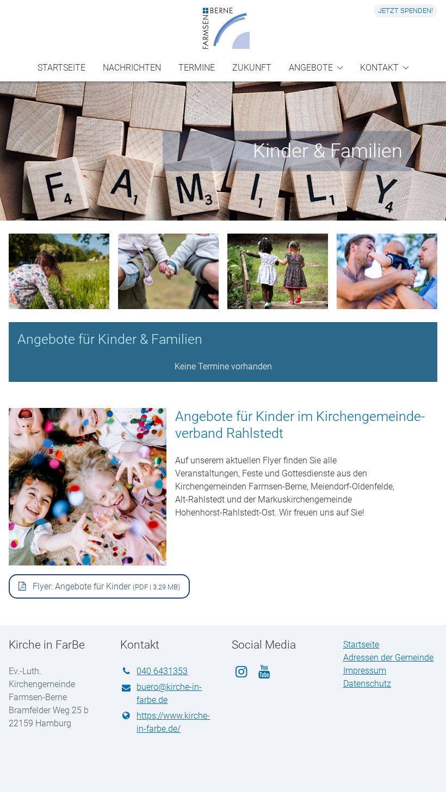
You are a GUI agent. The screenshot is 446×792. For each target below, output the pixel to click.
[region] (223, 276)
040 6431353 (162, 671)
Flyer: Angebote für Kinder (105, 586)
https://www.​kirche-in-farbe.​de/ (173, 722)
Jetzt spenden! (405, 11)
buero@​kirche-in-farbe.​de (169, 693)
